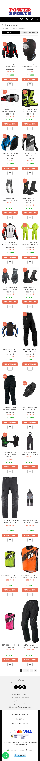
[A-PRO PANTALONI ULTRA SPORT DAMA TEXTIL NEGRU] (30, 329)
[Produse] (3, 19)
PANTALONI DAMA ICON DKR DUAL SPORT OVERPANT (30, 522)
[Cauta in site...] (37, 19)
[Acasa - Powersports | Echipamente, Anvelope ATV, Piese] (20, 11)
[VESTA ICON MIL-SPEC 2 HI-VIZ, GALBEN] (10, 559)
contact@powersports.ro (21, 707)
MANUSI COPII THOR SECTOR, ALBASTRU (10, 155)
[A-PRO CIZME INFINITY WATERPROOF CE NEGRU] (30, 187)
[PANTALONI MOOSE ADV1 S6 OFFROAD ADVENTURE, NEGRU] (30, 621)
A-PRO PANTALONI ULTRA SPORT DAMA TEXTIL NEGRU (30, 350)
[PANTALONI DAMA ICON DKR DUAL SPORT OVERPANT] (30, 497)
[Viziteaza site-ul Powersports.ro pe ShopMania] (20, 755)
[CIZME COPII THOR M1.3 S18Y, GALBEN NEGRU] (30, 98)
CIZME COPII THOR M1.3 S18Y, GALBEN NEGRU (30, 110)
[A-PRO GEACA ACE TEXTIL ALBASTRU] (10, 329)
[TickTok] (20, 687)
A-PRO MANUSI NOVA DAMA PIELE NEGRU (10, 288)
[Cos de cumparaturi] (32, 19)
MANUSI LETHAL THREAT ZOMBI (10, 453)
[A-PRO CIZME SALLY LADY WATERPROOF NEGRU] (30, 276)
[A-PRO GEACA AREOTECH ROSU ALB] (10, 231)
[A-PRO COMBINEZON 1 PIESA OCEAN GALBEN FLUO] (30, 231)
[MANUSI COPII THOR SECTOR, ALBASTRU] (10, 142)
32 (32, 670)
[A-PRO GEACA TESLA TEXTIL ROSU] (10, 50)
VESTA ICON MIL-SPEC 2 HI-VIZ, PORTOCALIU (30, 576)
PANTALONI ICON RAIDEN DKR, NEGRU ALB (30, 453)
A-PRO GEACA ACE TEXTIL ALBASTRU (10, 350)
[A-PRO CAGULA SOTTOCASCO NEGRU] (30, 50)
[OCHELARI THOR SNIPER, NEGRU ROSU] (10, 98)
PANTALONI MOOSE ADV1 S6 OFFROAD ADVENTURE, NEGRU (30, 646)
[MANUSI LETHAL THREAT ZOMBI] (10, 441)
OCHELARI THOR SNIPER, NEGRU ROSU (10, 110)
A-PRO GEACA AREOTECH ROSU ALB (10, 244)
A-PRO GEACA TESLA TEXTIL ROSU (10, 66)
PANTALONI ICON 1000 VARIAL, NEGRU (10, 522)
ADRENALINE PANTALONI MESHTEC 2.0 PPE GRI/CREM (10, 199)
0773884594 (21, 704)
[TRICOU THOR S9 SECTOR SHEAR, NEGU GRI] (30, 142)
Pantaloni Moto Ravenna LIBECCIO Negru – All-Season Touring (10, 409)
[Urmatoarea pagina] (35, 670)
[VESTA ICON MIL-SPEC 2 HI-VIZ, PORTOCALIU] (30, 559)
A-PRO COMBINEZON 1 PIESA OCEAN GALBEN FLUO (30, 244)
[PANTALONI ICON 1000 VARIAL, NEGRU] (10, 497)
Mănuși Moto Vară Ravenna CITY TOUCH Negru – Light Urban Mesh (30, 409)
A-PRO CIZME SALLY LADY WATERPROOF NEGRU (30, 288)
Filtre (11, 32)
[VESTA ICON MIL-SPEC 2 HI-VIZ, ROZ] (10, 621)
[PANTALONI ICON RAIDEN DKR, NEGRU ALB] (30, 441)
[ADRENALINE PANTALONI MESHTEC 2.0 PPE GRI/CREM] (10, 187)
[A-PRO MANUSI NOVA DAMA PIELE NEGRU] (10, 276)
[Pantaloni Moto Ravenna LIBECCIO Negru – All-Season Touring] (10, 389)
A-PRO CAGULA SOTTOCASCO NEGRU (30, 66)
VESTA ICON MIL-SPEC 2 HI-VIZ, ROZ (10, 646)
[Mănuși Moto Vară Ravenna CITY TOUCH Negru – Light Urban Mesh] (30, 389)
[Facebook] (16, 687)
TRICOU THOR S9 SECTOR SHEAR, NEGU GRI (30, 155)
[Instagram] (24, 687)
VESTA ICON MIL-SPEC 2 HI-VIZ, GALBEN (10, 576)
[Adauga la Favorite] (10, 84)
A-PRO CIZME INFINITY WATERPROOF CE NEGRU (30, 199)
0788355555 (21, 701)
